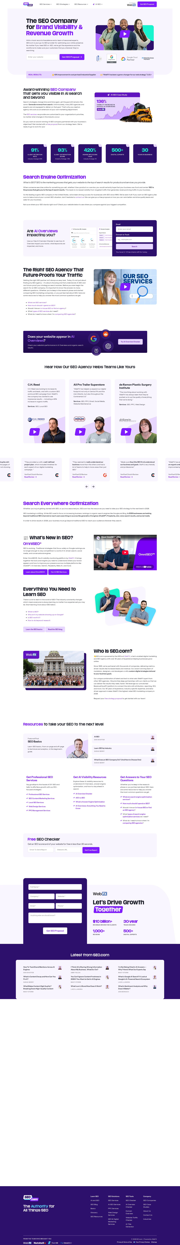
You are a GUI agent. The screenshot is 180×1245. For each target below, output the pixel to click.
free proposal (52, 124)
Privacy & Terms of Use (124, 1242)
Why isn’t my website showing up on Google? (46, 615)
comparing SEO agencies (65, 314)
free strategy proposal (113, 698)
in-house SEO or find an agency (52, 308)
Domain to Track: (123, 235)
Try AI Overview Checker (130, 342)
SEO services (32, 114)
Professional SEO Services (39, 794)
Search (134, 246)
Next (93, 486)
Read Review (29, 477)
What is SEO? (33, 612)
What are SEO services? (37, 302)
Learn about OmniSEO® (35, 572)
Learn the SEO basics (34, 629)
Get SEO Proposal (147, 4)
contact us (79, 197)
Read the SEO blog (55, 629)
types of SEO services (41, 311)
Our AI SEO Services (59, 572)
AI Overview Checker (84, 794)
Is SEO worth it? (34, 617)
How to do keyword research (39, 620)
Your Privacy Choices (143, 1242)
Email (118, 224)
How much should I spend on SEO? (42, 305)
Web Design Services (37, 806)
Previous (87, 486)
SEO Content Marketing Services (41, 798)
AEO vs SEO (80, 798)
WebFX (71, 558)
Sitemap (154, 1242)
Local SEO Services (36, 802)
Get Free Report (91, 850)
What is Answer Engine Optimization (90, 802)
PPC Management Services (39, 811)
